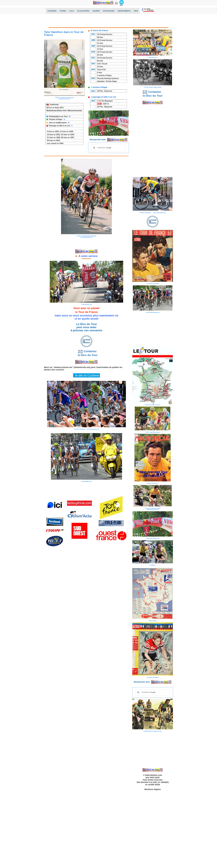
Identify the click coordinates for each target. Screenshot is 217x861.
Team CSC (101, 70)
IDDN (157, 784)
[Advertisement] (108, 21)
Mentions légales (152, 789)
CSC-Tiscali (102, 64)
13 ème (100, 49)
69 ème (100, 37)
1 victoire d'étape (104, 75)
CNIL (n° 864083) (161, 782)
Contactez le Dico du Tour (86, 353)
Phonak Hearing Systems (108, 78)
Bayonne (108, 91)
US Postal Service (104, 34)
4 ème (99, 72)
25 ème (100, 55)
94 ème (100, 61)
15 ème (100, 67)
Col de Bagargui (106, 101)
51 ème (100, 43)
